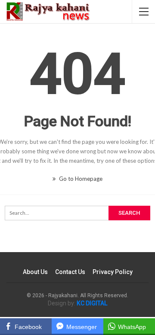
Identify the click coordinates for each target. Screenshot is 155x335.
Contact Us (70, 271)
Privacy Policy (113, 271)
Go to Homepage (80, 178)
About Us (35, 271)
